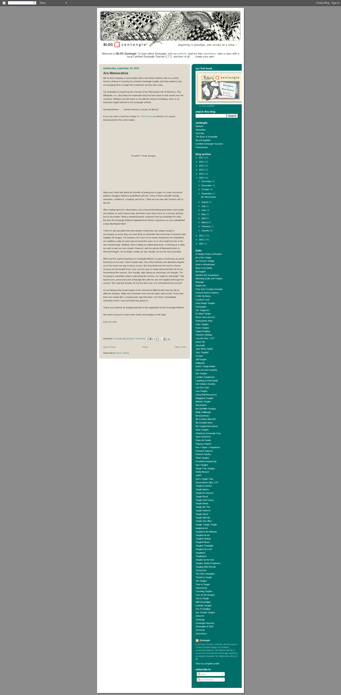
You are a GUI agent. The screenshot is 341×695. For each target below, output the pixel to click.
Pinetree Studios (203, 454)
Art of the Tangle (203, 257)
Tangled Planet (203, 542)
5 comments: (140, 338)
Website (199, 126)
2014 (201, 169)
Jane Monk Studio (204, 349)
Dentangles (201, 307)
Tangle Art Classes (205, 493)
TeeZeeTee (201, 570)
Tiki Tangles (201, 581)
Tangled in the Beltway (206, 531)
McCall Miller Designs (206, 408)
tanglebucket (202, 528)
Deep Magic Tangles (205, 303)
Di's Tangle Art (202, 310)
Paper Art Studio (203, 440)
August (205, 202)
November (206, 185)
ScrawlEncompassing (206, 461)
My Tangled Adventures (207, 426)
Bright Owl (200, 285)
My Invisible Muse (204, 422)
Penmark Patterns (204, 451)
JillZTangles (201, 359)
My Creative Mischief (206, 419)
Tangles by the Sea (205, 560)
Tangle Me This (203, 507)
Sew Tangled (202, 465)
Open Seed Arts (203, 436)
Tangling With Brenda (206, 567)
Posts (203, 674)
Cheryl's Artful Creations (207, 293)
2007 (201, 244)
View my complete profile (207, 663)
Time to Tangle (203, 584)
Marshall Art (201, 405)
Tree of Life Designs (205, 595)
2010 (201, 239)
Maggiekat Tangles (205, 398)
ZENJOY (200, 616)
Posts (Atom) (122, 353)
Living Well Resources (206, 394)
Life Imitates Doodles (205, 384)
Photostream (202, 147)
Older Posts (180, 347)
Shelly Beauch (202, 472)
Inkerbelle (200, 345)
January (205, 230)
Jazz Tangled (202, 352)
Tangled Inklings (203, 538)
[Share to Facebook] (165, 339)
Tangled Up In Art (204, 549)
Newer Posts (109, 347)
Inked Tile (200, 342)
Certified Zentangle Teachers (209, 144)
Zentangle (205, 640)
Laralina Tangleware (205, 377)
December (206, 181)
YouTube (200, 133)
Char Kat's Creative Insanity (209, 289)
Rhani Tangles (202, 458)
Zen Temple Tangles (205, 612)
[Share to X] (161, 339)
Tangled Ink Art (203, 535)
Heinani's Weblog (204, 335)
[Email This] (154, 339)
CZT (168, 56)
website (182, 53)
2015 (201, 166)
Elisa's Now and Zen (205, 317)
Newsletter (201, 130)
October (205, 189)
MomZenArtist (202, 416)
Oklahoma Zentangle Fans (208, 433)
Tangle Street (202, 514)
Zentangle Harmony (205, 623)
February (206, 226)
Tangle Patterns (203, 510)
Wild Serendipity (203, 602)
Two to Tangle (202, 598)
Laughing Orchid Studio (207, 380)
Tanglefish (200, 553)
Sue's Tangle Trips (204, 479)
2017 (201, 157)
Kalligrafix (200, 363)
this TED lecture (144, 116)
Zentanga (200, 619)
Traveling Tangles (204, 591)
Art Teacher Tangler (205, 261)
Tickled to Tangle (204, 577)
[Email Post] (149, 338)
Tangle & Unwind (204, 486)
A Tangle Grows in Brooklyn (209, 254)
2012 (201, 178)
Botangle (200, 282)
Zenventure (201, 633)
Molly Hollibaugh (203, 412)
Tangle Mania (202, 503)
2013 (201, 174)
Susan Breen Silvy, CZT (207, 482)
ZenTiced (200, 630)
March (204, 222)
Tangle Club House (205, 500)
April (203, 218)
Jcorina (199, 356)
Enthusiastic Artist (204, 321)
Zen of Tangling (203, 609)
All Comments (207, 680)
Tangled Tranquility (205, 546)
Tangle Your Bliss (204, 521)
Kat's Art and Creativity (206, 370)
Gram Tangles (202, 328)
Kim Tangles (201, 373)
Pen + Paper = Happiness (208, 447)
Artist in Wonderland (205, 264)
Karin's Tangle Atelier (205, 366)
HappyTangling (203, 331)
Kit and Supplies (203, 140)
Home (145, 347)
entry (115, 95)
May (203, 214)
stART (199, 475)
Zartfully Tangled (203, 605)
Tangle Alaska (202, 489)
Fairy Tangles (202, 324)
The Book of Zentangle (206, 136)
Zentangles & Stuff (204, 626)
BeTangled (201, 271)
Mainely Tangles (203, 401)
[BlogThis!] (157, 339)
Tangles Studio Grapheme (208, 563)
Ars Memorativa (115, 73)
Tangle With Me (203, 517)
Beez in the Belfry (204, 268)
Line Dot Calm (202, 387)
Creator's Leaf (202, 299)
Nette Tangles (202, 430)
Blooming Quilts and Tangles (209, 278)
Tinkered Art (201, 588)
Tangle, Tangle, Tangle (206, 524)
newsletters (209, 53)
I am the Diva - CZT (205, 338)
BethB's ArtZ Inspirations (207, 275)
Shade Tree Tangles (205, 468)
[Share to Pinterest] (169, 339)
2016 (201, 162)
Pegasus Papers (204, 444)
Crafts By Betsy (203, 296)
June (204, 210)
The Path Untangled (205, 574)
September (207, 193)
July (203, 206)
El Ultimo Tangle (203, 313)
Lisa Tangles (202, 391)
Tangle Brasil (202, 496)
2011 (201, 235)
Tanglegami (201, 556)
